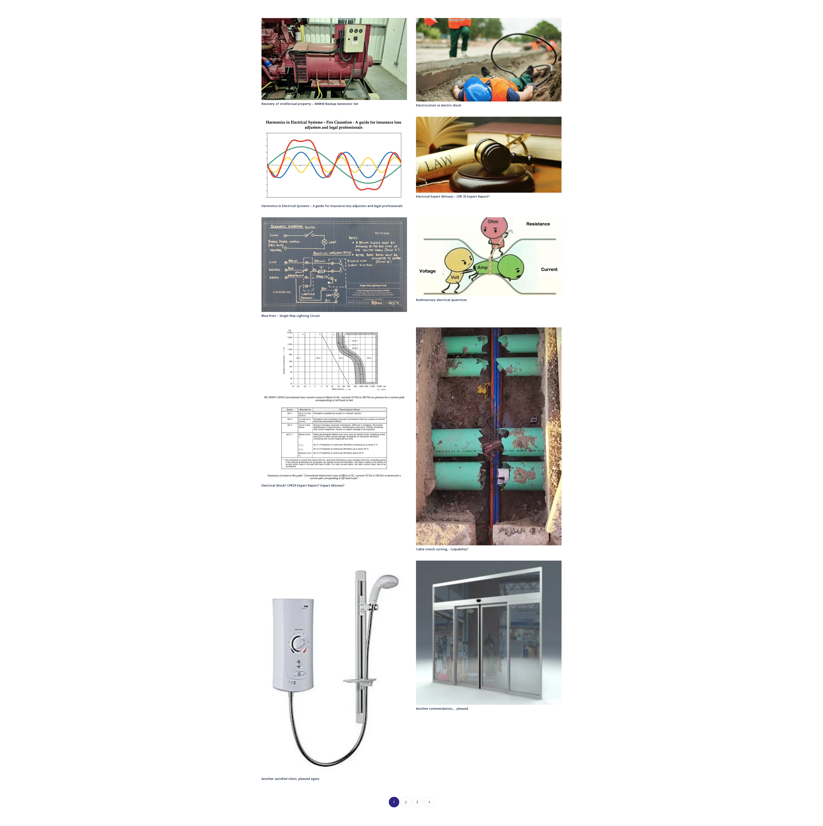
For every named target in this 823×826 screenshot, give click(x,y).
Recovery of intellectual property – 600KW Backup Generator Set (309, 104)
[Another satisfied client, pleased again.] (334, 668)
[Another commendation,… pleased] (489, 633)
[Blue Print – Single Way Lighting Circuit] (334, 264)
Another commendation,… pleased (442, 708)
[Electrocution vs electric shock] (489, 59)
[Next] (429, 802)
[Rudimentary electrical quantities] (489, 256)
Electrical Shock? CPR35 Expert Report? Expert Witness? (302, 485)
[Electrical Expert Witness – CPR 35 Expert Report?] (489, 154)
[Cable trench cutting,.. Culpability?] (489, 436)
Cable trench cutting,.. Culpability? (442, 549)
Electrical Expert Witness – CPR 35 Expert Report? (453, 196)
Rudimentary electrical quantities (441, 300)
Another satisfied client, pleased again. (290, 779)
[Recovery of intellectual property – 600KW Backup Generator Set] (334, 59)
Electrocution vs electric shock (438, 105)
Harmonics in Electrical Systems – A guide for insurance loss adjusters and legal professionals (331, 206)
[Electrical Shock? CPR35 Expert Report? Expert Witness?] (334, 404)
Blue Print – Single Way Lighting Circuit (290, 316)
